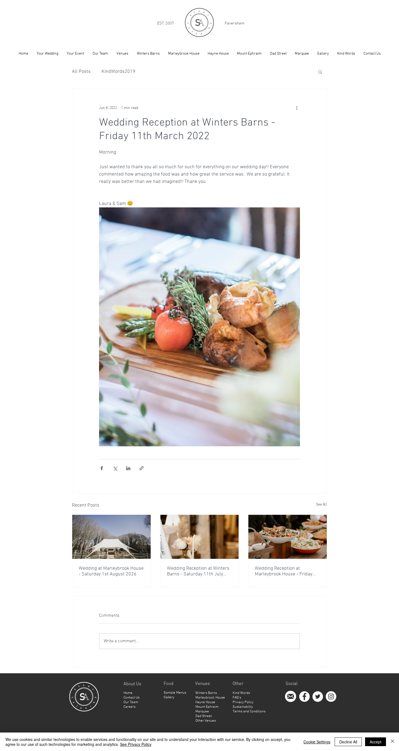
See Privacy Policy (135, 744)
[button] (320, 72)
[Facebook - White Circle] (304, 696)
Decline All (348, 741)
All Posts (81, 71)
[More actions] (296, 108)
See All (321, 504)
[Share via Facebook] (101, 468)
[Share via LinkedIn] (128, 468)
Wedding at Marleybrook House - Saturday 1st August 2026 (111, 571)
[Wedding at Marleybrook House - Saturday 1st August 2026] (111, 537)
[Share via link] (141, 468)
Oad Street (203, 716)
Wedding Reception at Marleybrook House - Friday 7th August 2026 (283, 571)
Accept (375, 741)
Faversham (235, 23)
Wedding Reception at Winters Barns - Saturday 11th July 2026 (198, 571)
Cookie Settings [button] (316, 741)
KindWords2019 (118, 71)
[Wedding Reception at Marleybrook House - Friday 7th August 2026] (287, 537)
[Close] (392, 742)
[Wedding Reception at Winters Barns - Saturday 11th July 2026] (199, 537)
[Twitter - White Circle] (317, 696)
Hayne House (205, 702)
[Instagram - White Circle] (331, 696)
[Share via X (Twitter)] (115, 468)
